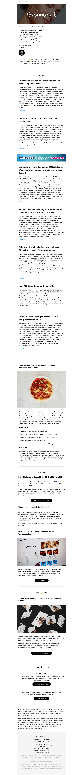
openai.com (22, 148)
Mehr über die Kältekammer (41, 500)
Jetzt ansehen (42, 580)
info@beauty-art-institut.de (41, 750)
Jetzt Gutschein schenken (41, 653)
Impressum (42, 761)
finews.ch (21, 201)
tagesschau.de (23, 110)
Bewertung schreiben (41, 684)
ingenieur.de (22, 239)
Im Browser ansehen (59, 2)
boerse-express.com (24, 309)
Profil (38, 761)
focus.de (21, 348)
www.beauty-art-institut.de (41, 752)
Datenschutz (49, 761)
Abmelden (33, 761)
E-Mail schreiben (41, 698)
